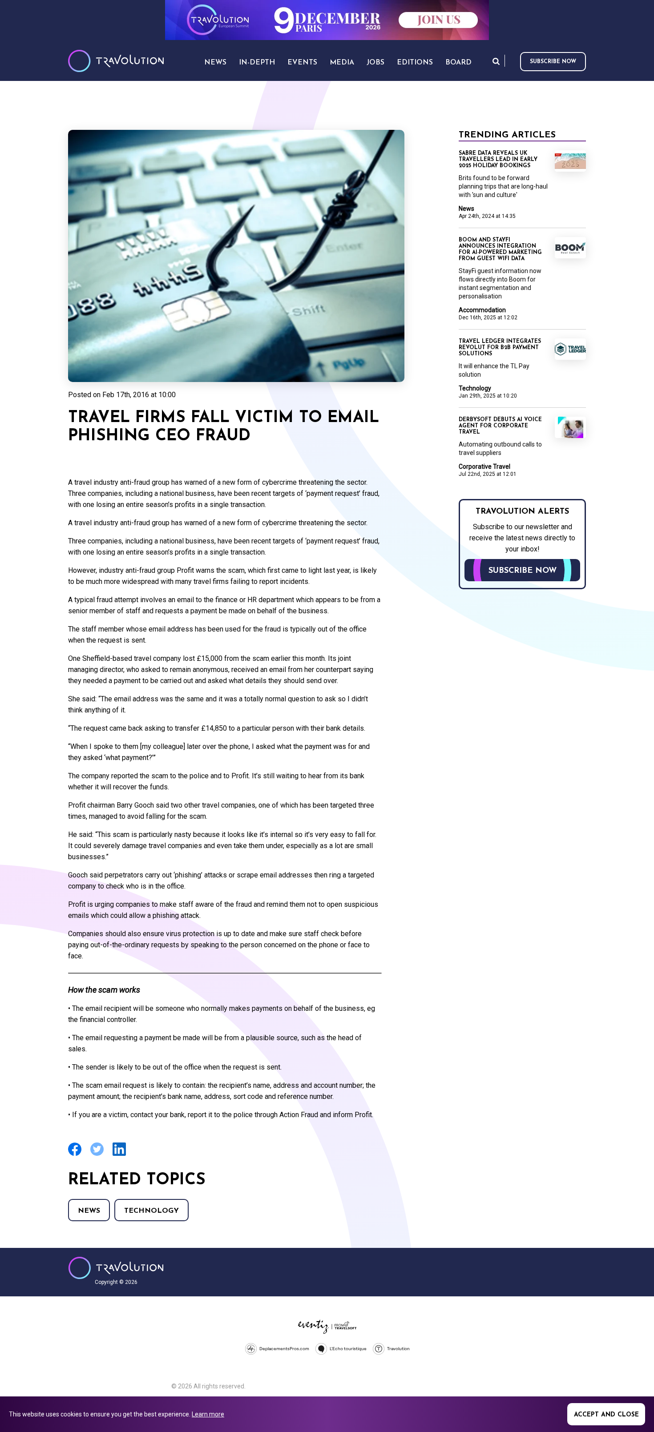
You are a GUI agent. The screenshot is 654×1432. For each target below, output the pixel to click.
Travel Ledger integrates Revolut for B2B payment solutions (500, 348)
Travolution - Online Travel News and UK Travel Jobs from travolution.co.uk (116, 1268)
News (89, 1211)
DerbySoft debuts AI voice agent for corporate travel (500, 426)
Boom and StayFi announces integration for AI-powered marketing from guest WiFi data (500, 249)
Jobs (375, 62)
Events (302, 62)
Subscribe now (553, 61)
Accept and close (606, 1415)
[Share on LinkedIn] (119, 1154)
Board (458, 62)
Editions (415, 62)
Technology (151, 1211)
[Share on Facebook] (74, 1154)
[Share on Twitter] (97, 1154)
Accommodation (482, 310)
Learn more (208, 1414)
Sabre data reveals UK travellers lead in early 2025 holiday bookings (498, 160)
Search (496, 61)
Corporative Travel (484, 466)
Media (342, 62)
